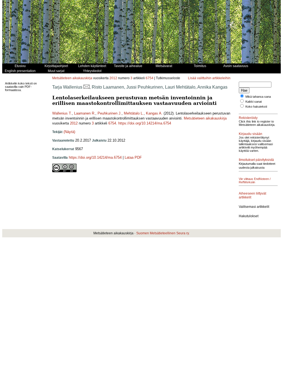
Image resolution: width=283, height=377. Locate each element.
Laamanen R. (84, 113)
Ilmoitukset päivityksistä (256, 160)
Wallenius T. (62, 113)
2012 (113, 78)
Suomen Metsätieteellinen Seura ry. (163, 233)
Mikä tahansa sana (258, 96)
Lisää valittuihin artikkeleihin (209, 78)
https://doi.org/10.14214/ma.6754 (144, 123)
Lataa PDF (133, 157)
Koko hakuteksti (256, 106)
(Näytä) (69, 132)
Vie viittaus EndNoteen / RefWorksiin (255, 180)
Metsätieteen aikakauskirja (72, 78)
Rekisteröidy (248, 118)
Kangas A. (154, 113)
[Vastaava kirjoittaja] (86, 87)
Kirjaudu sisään (250, 134)
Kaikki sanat (253, 101)
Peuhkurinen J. (110, 113)
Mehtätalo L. (134, 113)
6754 (149, 78)
